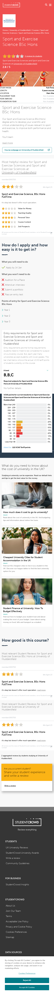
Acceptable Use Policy (17, 921)
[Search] (46, 5)
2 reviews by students (33, 56)
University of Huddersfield (20, 30)
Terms (9, 916)
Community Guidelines (17, 863)
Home (5, 30)
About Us (10, 905)
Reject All (27, 980)
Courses (35, 30)
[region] (27, 974)
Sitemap (10, 937)
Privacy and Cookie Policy (19, 926)
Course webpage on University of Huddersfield (24, 150)
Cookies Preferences (16, 932)
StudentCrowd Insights (17, 884)
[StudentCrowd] (11, 5)
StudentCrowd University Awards (22, 853)
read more (7, 143)
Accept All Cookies (27, 987)
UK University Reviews (17, 847)
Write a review (10, 786)
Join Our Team (13, 911)
